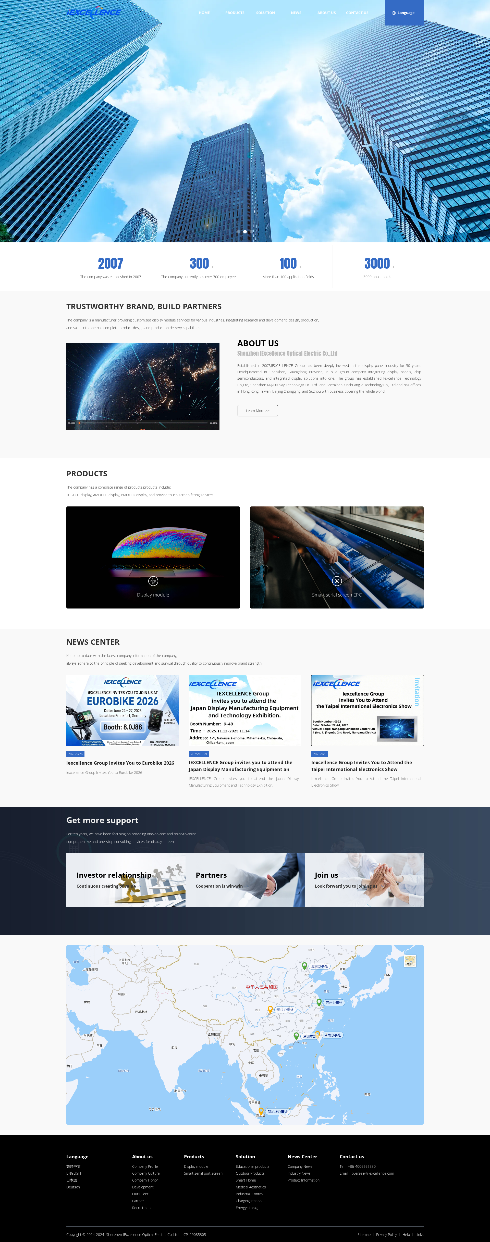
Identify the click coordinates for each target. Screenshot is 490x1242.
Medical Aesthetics (251, 1187)
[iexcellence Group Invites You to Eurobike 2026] (122, 710)
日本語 (71, 1180)
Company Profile (145, 1166)
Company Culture (146, 1173)
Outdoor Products (250, 1173)
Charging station (249, 1200)
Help (406, 1234)
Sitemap (364, 1234)
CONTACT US (357, 12)
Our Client (140, 1193)
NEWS (296, 12)
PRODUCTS (234, 12)
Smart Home (246, 1180)
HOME (204, 12)
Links (419, 1234)
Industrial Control (249, 1193)
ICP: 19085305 (194, 1234)
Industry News (299, 1173)
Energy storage (248, 1207)
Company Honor (145, 1180)
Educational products (253, 1166)
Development (143, 1187)
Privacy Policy (386, 1234)
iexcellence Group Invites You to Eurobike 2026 (120, 763)
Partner (138, 1200)
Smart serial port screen (203, 1173)
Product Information (304, 1180)
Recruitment (142, 1207)
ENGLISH (73, 1173)
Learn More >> (258, 410)
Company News (300, 1166)
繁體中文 (73, 1166)
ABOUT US (326, 12)
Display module (153, 595)
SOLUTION (265, 12)
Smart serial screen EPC (337, 595)
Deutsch (73, 1187)
